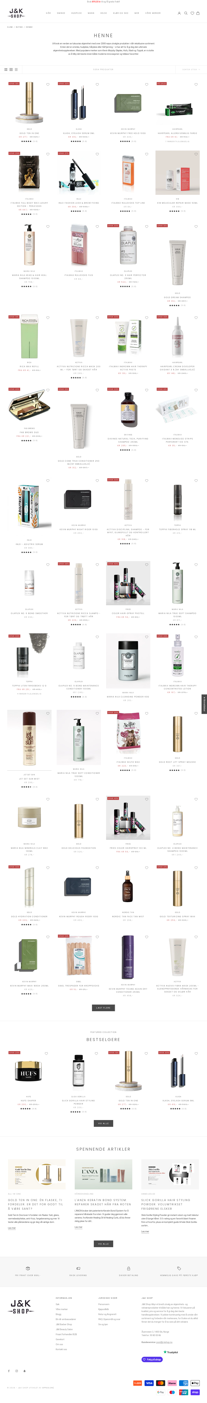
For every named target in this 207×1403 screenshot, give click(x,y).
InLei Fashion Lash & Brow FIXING (78, 203)
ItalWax (29, 199)
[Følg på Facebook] (8, 1370)
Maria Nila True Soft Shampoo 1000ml (178, 615)
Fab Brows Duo (29, 432)
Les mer (12, 1228)
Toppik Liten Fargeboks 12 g (29, 685)
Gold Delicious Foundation (79, 848)
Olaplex (128, 271)
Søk (57, 1304)
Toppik (177, 525)
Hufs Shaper (28, 1100)
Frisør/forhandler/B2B (66, 1334)
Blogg (58, 1314)
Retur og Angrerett (107, 1314)
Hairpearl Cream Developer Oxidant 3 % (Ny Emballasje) (177, 368)
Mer (137, 13)
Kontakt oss (61, 1349)
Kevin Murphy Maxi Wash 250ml (29, 985)
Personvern (103, 1304)
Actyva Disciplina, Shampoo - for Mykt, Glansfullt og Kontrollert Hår (128, 532)
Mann (91, 13)
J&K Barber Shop (64, 1324)
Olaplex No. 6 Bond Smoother (29, 613)
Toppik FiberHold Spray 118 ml (177, 529)
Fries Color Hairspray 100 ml (128, 848)
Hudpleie (76, 13)
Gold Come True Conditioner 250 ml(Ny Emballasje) (79, 462)
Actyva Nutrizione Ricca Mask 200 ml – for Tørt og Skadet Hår (79, 368)
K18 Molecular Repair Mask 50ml (177, 203)
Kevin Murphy (128, 129)
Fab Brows (29, 428)
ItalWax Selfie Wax (128, 762)
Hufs (28, 1097)
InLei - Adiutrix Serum (29, 544)
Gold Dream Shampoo (177, 297)
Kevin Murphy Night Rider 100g (79, 529)
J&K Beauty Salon (64, 1329)
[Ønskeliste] (192, 13)
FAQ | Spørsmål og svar (109, 1319)
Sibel (78, 982)
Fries (128, 609)
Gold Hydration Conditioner (29, 916)
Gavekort (60, 1339)
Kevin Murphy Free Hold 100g (128, 133)
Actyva (79, 362)
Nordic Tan (128, 912)
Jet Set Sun (29, 775)
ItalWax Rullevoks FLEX (78, 275)
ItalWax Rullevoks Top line (128, 203)
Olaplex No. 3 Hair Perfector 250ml (128, 276)
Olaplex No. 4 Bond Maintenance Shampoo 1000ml (177, 849)
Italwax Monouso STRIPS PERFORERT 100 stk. (177, 440)
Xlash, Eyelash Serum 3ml (79, 133)
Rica (29, 362)
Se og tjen (103, 1324)
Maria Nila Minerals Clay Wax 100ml (29, 849)
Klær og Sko (121, 13)
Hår (48, 13)
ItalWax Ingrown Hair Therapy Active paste (128, 368)
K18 (177, 199)
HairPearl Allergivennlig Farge (177, 133)
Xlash (79, 129)
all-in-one (14, 1194)
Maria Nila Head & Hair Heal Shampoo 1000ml (29, 276)
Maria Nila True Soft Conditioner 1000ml (79, 774)
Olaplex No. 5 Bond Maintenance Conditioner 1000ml (79, 687)
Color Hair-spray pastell (128, 613)
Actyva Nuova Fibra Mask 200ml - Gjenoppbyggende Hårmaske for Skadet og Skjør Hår (177, 988)
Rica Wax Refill (29, 366)
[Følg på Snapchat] (24, 1370)
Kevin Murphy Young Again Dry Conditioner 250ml (128, 990)
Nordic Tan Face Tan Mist (128, 916)
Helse (103, 13)
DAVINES (128, 435)
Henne (29, 27)
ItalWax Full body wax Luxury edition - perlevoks (29, 204)
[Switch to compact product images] (16, 69)
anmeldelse (148, 1194)
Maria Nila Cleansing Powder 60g (128, 696)
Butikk (19, 27)
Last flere (103, 1008)
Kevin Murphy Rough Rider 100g (78, 916)
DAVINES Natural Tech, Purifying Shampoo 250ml (128, 440)
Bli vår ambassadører (66, 1319)
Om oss (59, 1344)
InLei (78, 199)
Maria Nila (29, 271)
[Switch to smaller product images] (11, 69)
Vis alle (103, 1123)
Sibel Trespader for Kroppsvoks (78, 985)
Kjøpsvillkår (103, 1309)
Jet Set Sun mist (29, 779)
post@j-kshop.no (164, 1342)
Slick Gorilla (78, 1097)
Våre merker (153, 13)
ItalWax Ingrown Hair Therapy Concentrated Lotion (178, 687)
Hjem (10, 27)
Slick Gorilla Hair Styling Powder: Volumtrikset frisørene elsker (165, 1204)
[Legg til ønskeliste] (48, 84)
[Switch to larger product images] (6, 69)
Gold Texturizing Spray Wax (177, 916)
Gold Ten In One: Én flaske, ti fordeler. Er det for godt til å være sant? (35, 1204)
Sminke (61, 13)
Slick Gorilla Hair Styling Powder (78, 1102)
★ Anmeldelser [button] (204, 704)
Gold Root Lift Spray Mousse (177, 762)
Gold (29, 129)
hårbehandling (84, 1194)
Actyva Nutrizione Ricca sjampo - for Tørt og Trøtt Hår (78, 615)
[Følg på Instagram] (16, 1370)
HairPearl (177, 129)
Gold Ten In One (29, 133)
